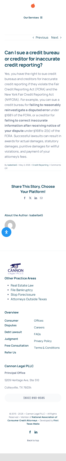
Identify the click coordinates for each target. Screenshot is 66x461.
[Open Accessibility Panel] (6, 232)
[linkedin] (36, 432)
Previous (42, 37)
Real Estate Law (22, 285)
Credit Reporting (40, 165)
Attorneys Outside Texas (29, 299)
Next (54, 37)
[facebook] (30, 432)
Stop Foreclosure (23, 294)
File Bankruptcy (22, 290)
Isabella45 (12, 165)
